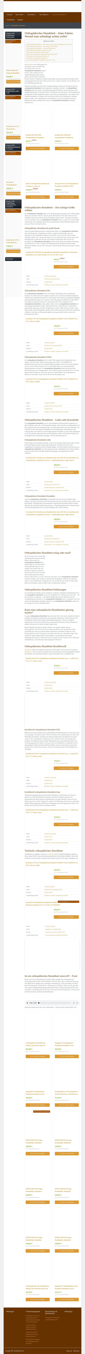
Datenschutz (76, 1351)
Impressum (69, 1351)
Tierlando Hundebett (49, 342)
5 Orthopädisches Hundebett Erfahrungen (37, 52)
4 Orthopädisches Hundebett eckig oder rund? (39, 50)
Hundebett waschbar (49, 285)
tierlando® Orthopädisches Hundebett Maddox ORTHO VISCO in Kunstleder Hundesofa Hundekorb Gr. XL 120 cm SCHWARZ (52, 903)
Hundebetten (28, 652)
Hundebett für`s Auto (49, 490)
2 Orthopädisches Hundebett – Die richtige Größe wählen (42, 46)
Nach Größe (19, 14)
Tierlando (51, 854)
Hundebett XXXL (57, 345)
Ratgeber (20, 20)
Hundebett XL (56, 279)
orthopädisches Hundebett (12, 211)
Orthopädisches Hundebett (61, 285)
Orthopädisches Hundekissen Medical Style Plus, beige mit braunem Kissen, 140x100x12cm (37, 1044)
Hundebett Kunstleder (49, 487)
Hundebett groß (48, 279)
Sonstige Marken (48, 481)
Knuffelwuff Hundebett (50, 276)
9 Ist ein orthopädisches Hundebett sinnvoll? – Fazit (40, 60)
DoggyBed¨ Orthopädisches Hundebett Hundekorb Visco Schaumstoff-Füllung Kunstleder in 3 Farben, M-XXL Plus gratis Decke (66, 1044)
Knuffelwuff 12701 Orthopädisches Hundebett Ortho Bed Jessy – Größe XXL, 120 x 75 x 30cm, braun (52, 659)
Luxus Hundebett (49, 935)
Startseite (9, 14)
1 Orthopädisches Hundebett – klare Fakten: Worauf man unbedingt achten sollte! (49, 44)
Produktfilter (11, 20)
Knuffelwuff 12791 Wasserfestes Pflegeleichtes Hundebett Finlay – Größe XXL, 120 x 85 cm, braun (12, 127)
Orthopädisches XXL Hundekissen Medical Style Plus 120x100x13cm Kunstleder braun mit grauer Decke (66, 1093)
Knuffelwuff (28, 650)
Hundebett (30, 64)
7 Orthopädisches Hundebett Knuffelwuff (37, 56)
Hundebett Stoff (48, 282)
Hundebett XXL (48, 345)
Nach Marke (31, 14)
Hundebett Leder (60, 487)
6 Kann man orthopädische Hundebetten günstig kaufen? (42, 54)
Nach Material (43, 14)
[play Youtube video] (52, 711)
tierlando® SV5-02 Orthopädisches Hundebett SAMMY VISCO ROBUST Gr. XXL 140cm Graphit (66, 185)
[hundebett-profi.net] (16, 6)
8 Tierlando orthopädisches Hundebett (36, 58)
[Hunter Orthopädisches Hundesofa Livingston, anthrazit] (38, 168)
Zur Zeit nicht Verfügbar (37, 148)
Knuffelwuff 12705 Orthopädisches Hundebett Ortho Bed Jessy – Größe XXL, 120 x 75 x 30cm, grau (12, 241)
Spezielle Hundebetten (59, 14)
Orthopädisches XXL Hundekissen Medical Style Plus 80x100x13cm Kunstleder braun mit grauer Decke (37, 1287)
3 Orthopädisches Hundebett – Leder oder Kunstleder (41, 48)
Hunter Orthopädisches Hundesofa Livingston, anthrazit (37, 185)
